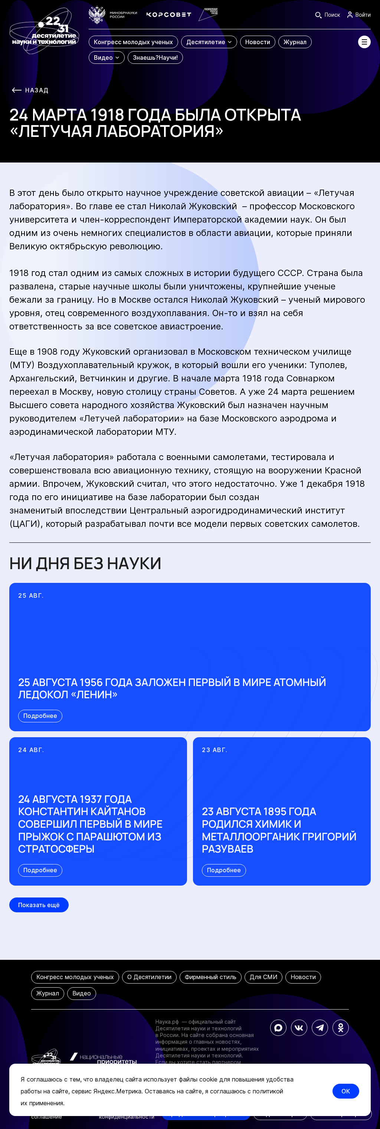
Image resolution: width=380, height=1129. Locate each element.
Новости (303, 977)
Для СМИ (263, 977)
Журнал (47, 993)
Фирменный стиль (210, 977)
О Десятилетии (149, 977)
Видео (81, 993)
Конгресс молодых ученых (75, 977)
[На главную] (44, 35)
